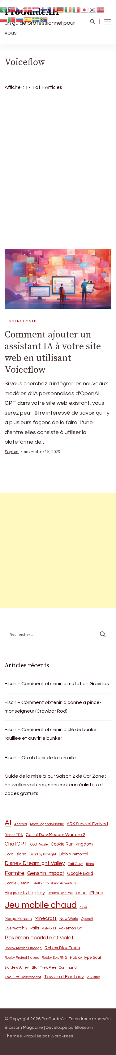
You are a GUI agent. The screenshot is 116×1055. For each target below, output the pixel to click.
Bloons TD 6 (14, 835)
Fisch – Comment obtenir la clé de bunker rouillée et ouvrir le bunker (51, 734)
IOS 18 (81, 893)
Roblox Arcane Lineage (23, 948)
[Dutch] (36, 9)
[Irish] (68, 9)
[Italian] (76, 9)
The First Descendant (23, 977)
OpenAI (87, 919)
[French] (52, 9)
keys (83, 906)
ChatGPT (16, 844)
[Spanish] (28, 19)
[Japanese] (84, 9)
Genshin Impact (45, 873)
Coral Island (16, 854)
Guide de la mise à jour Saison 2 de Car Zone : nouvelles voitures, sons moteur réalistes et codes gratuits (55, 785)
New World (68, 919)
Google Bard (80, 873)
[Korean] (92, 9)
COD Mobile (39, 844)
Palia (34, 928)
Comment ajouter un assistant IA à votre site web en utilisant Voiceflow (53, 352)
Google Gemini (18, 883)
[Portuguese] (12, 19)
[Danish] (28, 9)
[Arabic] (4, 9)
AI (8, 823)
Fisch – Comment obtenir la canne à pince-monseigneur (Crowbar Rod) (53, 707)
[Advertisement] (58, 172)
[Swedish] (36, 19)
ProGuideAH (54, 1019)
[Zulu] (44, 19)
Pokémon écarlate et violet (39, 938)
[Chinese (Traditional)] (12, 9)
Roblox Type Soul (85, 957)
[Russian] (20, 19)
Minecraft (46, 918)
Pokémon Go (70, 928)
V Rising (93, 977)
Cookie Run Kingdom (72, 844)
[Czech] (20, 9)
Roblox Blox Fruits (62, 947)
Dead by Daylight (42, 854)
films (90, 864)
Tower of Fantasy (64, 976)
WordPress (61, 1036)
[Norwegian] (101, 9)
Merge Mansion (18, 919)
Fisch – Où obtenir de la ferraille (40, 757)
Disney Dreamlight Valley (35, 863)
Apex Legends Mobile (47, 824)
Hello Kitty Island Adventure (55, 883)
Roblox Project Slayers (22, 957)
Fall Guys (75, 864)
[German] (60, 9)
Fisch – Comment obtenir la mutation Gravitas (57, 683)
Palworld (49, 928)
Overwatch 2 (16, 928)
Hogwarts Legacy (25, 892)
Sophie (12, 452)
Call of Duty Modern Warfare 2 (55, 835)
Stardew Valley (17, 967)
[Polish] (4, 19)
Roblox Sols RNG (54, 957)
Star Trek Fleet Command (54, 968)
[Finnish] (44, 9)
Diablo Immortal (73, 854)
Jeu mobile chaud (41, 905)
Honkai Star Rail (60, 893)
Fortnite (14, 873)
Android (20, 824)
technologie (20, 321)
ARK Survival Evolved (87, 824)
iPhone (96, 893)
